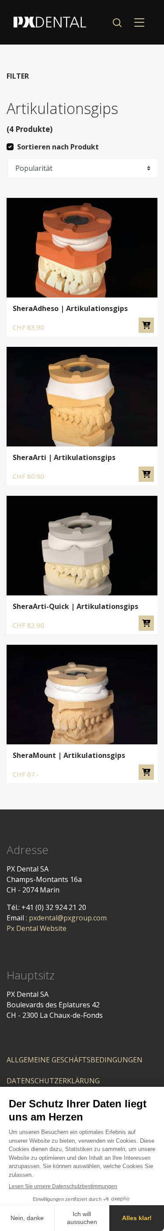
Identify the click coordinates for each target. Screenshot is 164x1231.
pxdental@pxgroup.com (68, 918)
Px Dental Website (36, 928)
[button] (117, 22)
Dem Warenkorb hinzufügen (146, 325)
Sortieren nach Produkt (58, 147)
